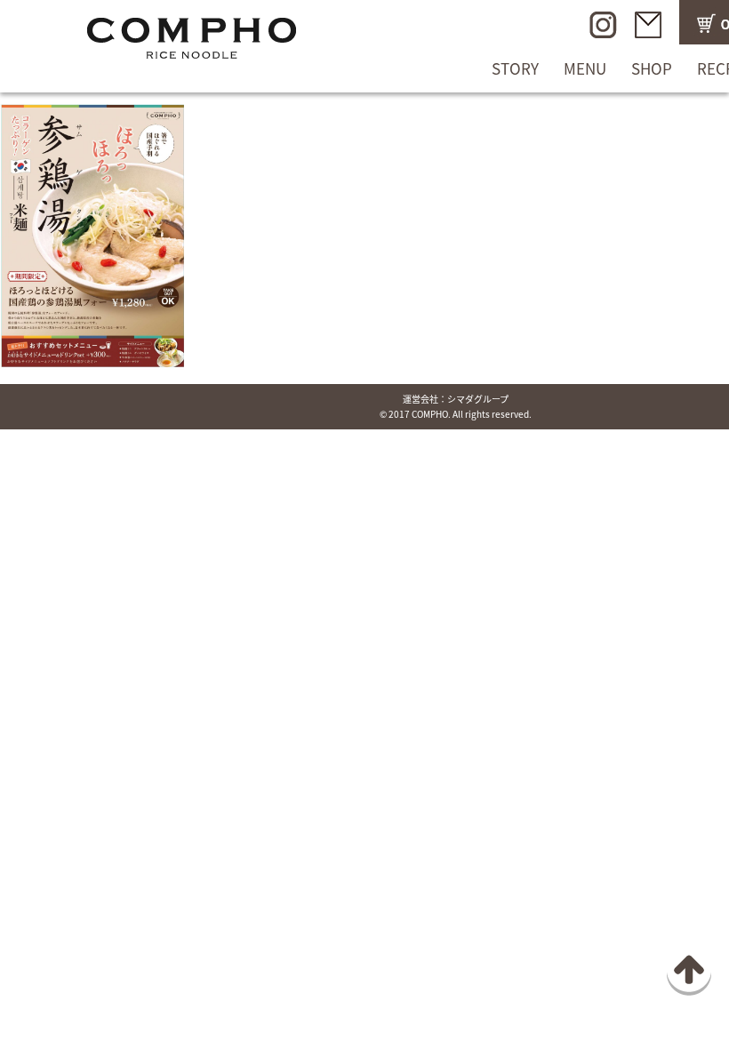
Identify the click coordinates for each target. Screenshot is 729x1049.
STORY (515, 68)
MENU (585, 68)
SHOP (651, 68)
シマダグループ (478, 398)
